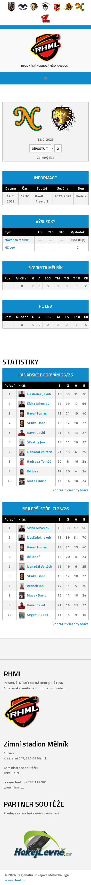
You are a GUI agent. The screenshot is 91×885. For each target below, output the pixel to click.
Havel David (36, 432)
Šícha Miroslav (38, 403)
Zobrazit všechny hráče (71, 489)
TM (57, 278)
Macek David (36, 480)
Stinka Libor (36, 422)
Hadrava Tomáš (39, 461)
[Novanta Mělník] (27, 118)
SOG (47, 278)
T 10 (76, 278)
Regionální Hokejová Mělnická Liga (44, 66)
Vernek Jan (35, 585)
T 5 (66, 278)
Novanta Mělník (17, 239)
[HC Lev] (63, 118)
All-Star (22, 278)
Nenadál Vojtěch (39, 451)
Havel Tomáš (37, 413)
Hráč (21, 385)
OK (86, 278)
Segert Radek (37, 614)
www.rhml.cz (15, 880)
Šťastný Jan (36, 442)
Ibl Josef (33, 471)
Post (8, 278)
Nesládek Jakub (39, 393)
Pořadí (9, 385)
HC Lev (10, 247)
